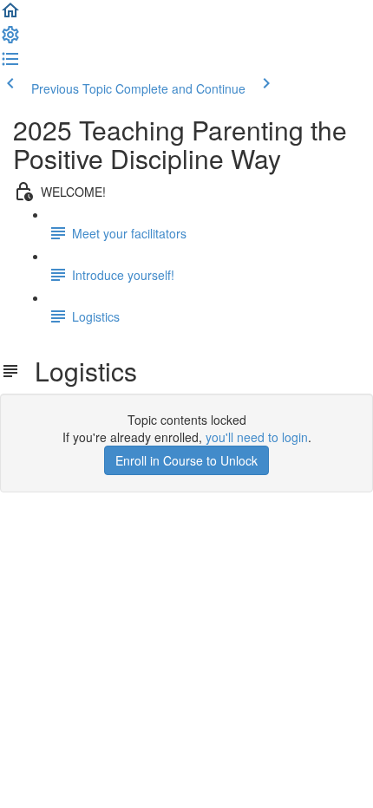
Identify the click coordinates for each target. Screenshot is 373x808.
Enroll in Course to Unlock (186, 460)
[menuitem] (10, 40)
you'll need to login (257, 437)
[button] (10, 15)
